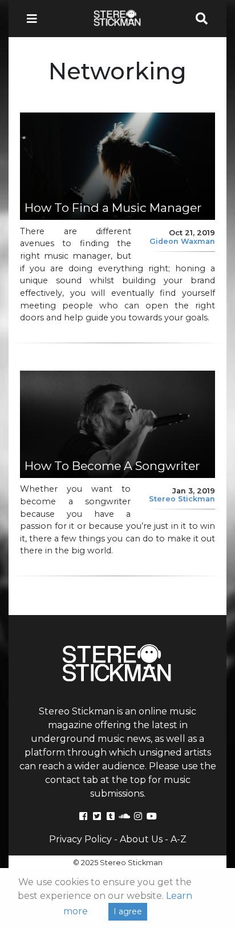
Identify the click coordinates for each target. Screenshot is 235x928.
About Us (141, 839)
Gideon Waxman (182, 241)
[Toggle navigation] (35, 18)
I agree (128, 911)
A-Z (179, 839)
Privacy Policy (80, 839)
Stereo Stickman (182, 499)
